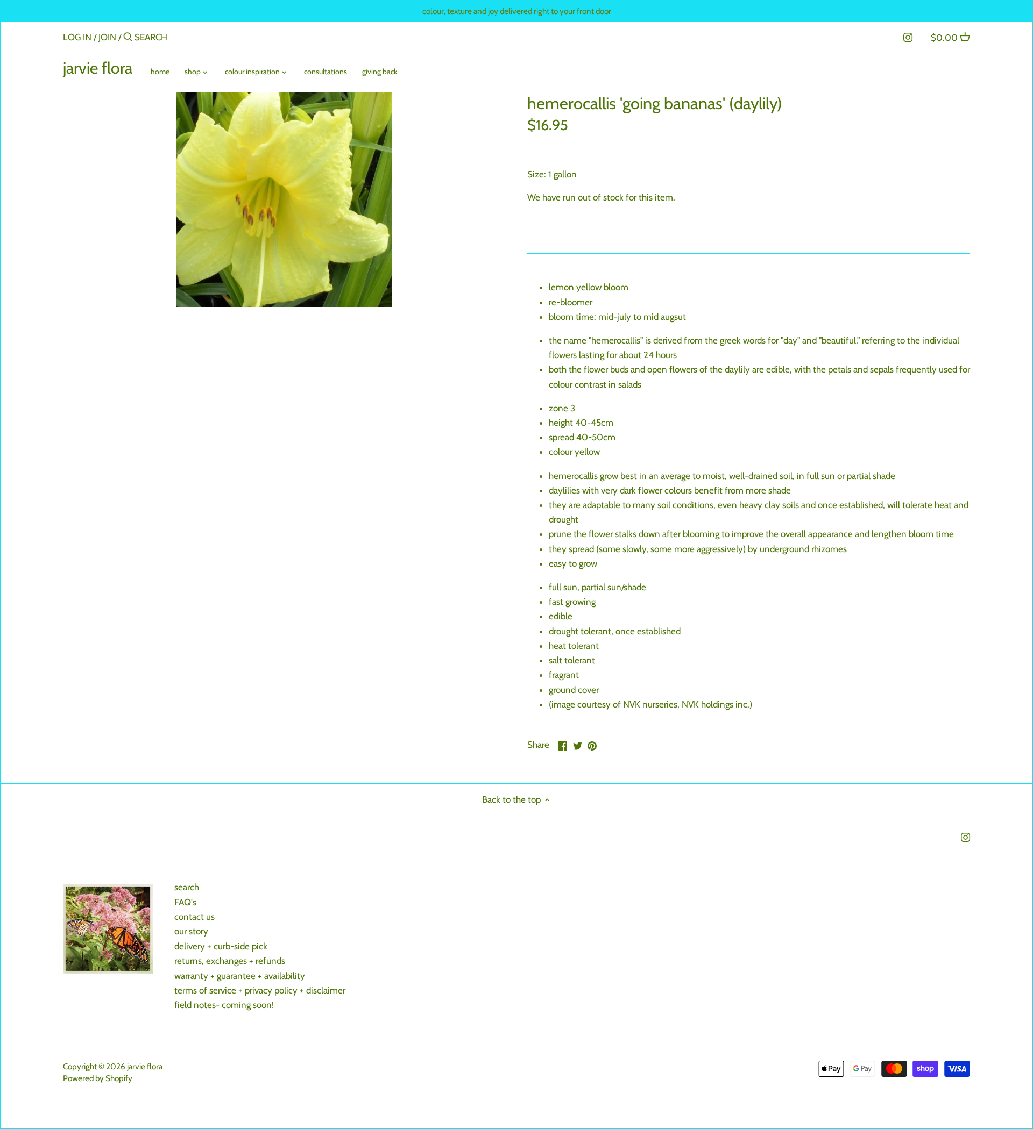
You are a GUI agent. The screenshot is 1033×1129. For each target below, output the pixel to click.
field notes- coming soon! (224, 1004)
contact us (194, 916)
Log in (77, 37)
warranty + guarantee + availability (239, 975)
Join (107, 37)
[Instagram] (907, 36)
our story (191, 931)
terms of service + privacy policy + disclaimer (259, 990)
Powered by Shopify (97, 1078)
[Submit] (127, 38)
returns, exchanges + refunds (229, 960)
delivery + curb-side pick (220, 946)
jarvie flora (97, 68)
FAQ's (185, 902)
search (186, 887)
